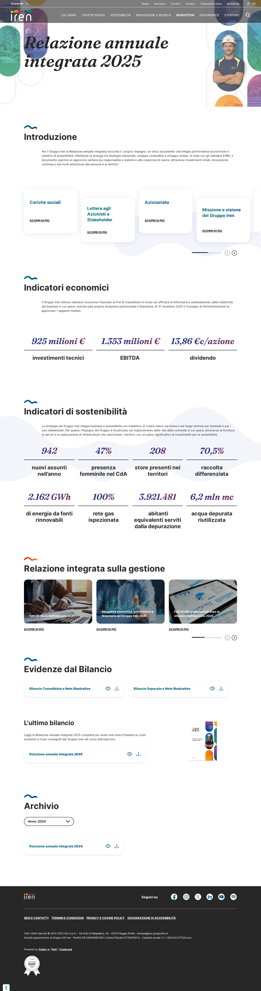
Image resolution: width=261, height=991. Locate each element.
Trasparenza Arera (211, 3)
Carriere (190, 3)
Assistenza (233, 3)
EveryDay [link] (232, 15)
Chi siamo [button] (68, 15)
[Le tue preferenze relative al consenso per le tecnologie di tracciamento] (6, 987)
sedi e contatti (36, 918)
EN (254, 3)
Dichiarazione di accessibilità (151, 918)
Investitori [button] (185, 15)
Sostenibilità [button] (120, 15)
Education (160, 3)
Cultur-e (44, 949)
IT (248, 3)
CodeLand (65, 949)
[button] (248, 15)
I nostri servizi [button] (93, 15)
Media (145, 3)
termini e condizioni (67, 918)
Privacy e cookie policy (105, 918)
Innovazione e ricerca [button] (153, 15)
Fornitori (175, 3)
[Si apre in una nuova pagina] (32, 974)
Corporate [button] (17, 3)
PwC (54, 949)
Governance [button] (209, 15)
